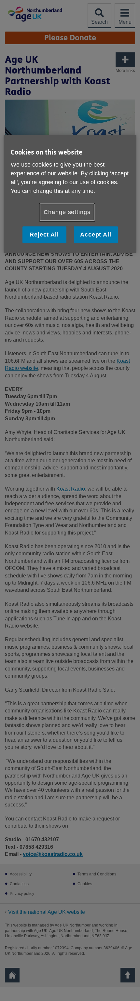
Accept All (95, 234)
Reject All (44, 234)
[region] (70, 194)
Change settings (67, 212)
